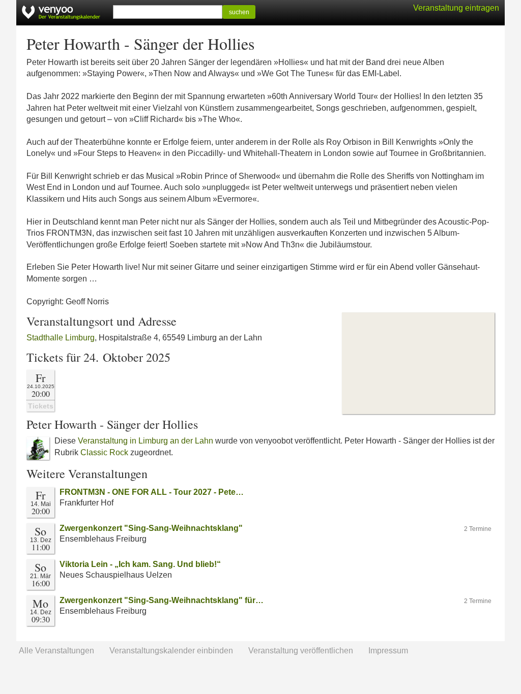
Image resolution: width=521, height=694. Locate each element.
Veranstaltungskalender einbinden (171, 650)
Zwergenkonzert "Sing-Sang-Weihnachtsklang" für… (162, 600)
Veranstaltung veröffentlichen (300, 650)
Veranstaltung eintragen (456, 8)
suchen (239, 12)
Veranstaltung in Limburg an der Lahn (145, 440)
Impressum (388, 650)
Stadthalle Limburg (60, 337)
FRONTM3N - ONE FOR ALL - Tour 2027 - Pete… (152, 492)
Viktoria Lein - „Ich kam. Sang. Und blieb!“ (140, 564)
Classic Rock (104, 452)
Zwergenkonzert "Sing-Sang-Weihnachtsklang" (151, 528)
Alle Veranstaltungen (56, 650)
